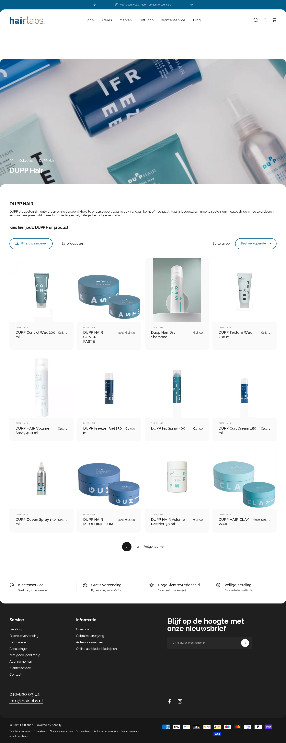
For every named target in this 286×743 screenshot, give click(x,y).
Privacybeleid (40, 731)
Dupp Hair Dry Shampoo (163, 334)
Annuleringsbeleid (19, 736)
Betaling (15, 629)
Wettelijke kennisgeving (106, 731)
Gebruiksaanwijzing (90, 636)
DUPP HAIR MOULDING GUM (98, 521)
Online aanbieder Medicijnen (96, 649)
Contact (15, 674)
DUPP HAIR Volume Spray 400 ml (33, 430)
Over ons (82, 629)
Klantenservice (31, 585)
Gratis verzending (106, 585)
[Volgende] (191, 4)
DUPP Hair (22, 327)
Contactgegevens (130, 731)
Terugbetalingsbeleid (20, 731)
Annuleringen (18, 649)
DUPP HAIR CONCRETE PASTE (93, 337)
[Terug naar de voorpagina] (11, 161)
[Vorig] (94, 4)
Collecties (26, 161)
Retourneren (18, 642)
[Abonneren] (245, 643)
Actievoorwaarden (89, 642)
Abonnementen (20, 661)
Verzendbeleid (83, 731)
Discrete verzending (24, 636)
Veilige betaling (238, 585)
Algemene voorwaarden (62, 731)
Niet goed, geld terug (24, 655)
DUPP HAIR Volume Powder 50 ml (168, 521)
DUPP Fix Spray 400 (168, 428)
